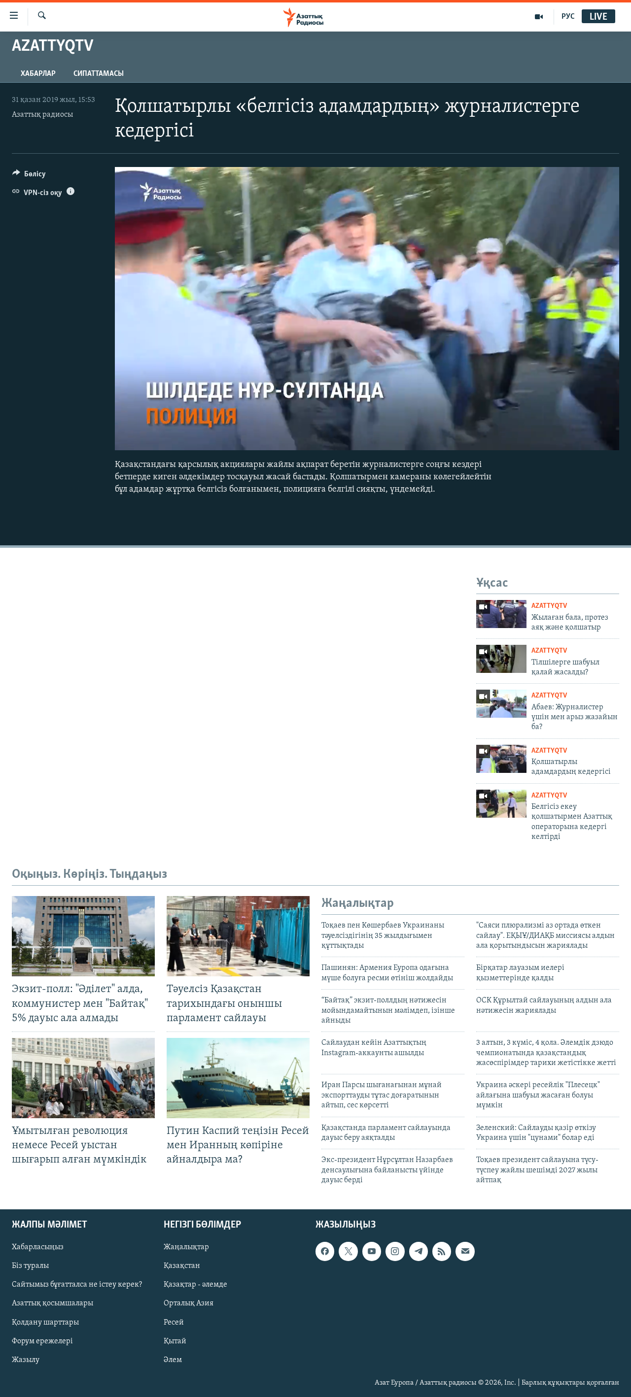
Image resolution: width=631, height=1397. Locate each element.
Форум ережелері (42, 1341)
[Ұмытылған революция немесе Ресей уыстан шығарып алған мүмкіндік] (83, 1078)
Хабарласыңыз (38, 1247)
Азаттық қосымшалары (52, 1303)
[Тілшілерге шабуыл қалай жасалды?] (501, 659)
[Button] (29, 176)
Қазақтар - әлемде (195, 1285)
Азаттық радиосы (42, 115)
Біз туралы (30, 1266)
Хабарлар (38, 74)
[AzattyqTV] (539, 16)
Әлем (173, 1360)
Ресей (174, 1322)
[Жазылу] (465, 1251)
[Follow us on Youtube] (371, 1251)
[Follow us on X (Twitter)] (348, 1251)
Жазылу (25, 1360)
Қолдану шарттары (45, 1322)
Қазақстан (182, 1266)
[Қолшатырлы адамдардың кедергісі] (501, 759)
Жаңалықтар (186, 1247)
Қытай (175, 1341)
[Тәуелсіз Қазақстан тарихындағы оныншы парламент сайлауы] (238, 936)
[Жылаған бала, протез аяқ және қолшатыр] (501, 614)
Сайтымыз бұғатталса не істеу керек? (77, 1285)
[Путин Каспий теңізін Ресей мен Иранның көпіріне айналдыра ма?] (238, 1078)
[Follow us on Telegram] (418, 1251)
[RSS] (441, 1251)
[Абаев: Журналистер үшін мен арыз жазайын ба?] (501, 704)
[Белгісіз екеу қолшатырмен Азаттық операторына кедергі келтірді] (501, 804)
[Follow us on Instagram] (395, 1251)
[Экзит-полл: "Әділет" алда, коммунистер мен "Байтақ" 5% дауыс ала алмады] (83, 936)
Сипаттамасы (98, 74)
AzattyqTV (549, 606)
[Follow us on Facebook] (325, 1251)
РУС (568, 17)
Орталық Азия (188, 1303)
